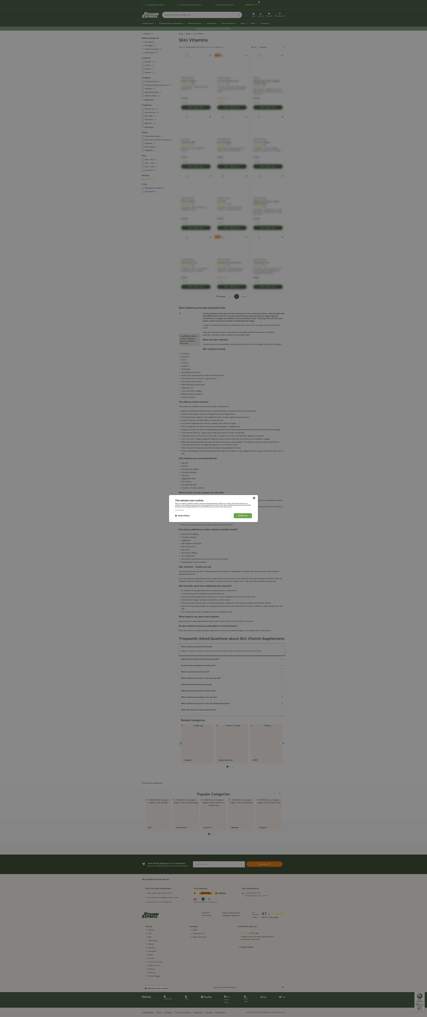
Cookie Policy (179, 510)
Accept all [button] (243, 516)
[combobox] (254, 498)
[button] (182, 515)
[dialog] (213, 508)
